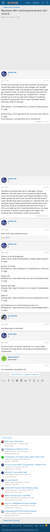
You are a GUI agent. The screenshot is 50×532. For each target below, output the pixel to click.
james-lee (6, 17)
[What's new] (42, 2)
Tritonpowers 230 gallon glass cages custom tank (24, 457)
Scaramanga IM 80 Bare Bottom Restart (21, 511)
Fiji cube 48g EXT (11, 480)
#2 (48, 187)
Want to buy (9, 446)
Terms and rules (16, 526)
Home (41, 526)
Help (36, 526)
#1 (48, 81)
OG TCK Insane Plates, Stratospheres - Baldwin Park (25, 464)
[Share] (44, 81)
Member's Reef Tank (12, 461)
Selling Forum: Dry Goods (13, 492)
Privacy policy (28, 526)
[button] (3, 2)
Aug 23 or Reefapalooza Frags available (20, 503)
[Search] (47, 2)
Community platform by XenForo (20, 530)
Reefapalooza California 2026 (16, 449)
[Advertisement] (25, 44)
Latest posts (6, 437)
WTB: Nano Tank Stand (14, 441)
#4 (48, 253)
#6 (48, 342)
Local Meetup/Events (12, 453)
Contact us (5, 526)
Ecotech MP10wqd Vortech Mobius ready (21, 488)
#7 (48, 366)
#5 (48, 324)
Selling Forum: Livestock (13, 469)
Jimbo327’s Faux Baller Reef (16, 472)
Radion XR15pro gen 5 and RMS (17, 495)
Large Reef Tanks (10, 477)
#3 (48, 230)
